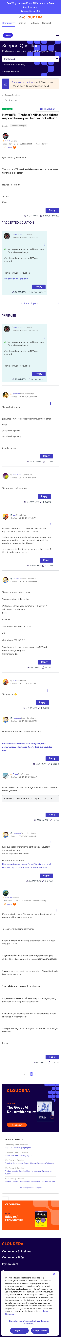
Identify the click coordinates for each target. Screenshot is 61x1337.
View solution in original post (16, 279)
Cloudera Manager (18, 126)
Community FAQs (13, 1257)
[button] (56, 152)
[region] (30, 1303)
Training (22, 22)
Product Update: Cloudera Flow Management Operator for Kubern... (28, 1172)
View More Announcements (31, 1188)
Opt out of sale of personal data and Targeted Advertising (29, 1322)
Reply (52, 210)
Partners (34, 22)
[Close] (54, 1274)
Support (46, 22)
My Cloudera (10, 1263)
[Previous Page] (24, 1074)
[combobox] (30, 64)
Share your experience (23, 82)
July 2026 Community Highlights (18, 1148)
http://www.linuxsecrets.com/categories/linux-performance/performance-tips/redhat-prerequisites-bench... (27, 746)
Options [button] (9, 100)
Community (8, 22)
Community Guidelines (16, 1251)
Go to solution (47, 108)
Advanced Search (10, 71)
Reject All (19, 1330)
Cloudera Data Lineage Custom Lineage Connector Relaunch (29, 1163)
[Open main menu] (58, 35)
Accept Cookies (40, 1330)
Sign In (7, 35)
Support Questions (12, 95)
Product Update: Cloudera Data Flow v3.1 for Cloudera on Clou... (30, 1182)
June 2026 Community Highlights (18, 1155)
